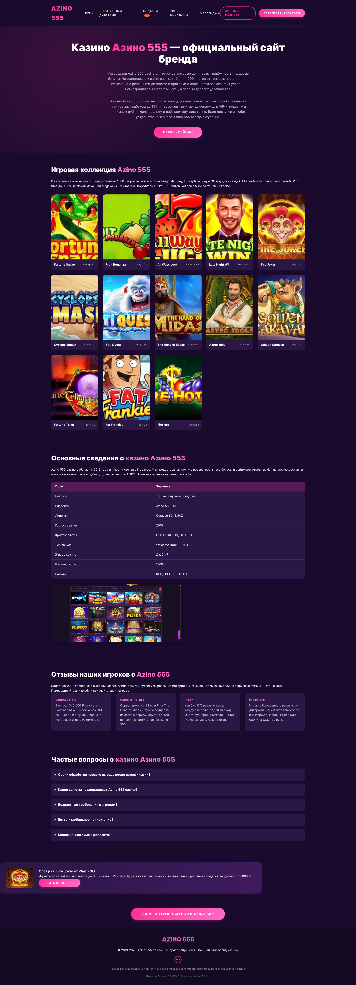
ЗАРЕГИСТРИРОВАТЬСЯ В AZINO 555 (178, 914)
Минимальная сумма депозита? (84, 835)
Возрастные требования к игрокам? (87, 804)
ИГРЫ (89, 13)
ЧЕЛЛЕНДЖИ (210, 13)
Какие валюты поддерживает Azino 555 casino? (98, 789)
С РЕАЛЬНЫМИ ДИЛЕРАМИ (110, 13)
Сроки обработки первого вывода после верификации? (104, 774)
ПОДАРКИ (150, 13)
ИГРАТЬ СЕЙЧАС (178, 132)
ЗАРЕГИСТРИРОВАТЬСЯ (282, 13)
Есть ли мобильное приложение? (85, 819)
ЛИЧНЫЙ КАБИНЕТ (232, 13)
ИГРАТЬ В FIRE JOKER (59, 882)
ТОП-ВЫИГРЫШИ (179, 13)
